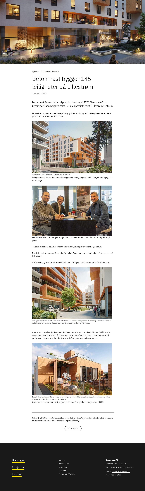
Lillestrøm (109, 418)
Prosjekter (18, 467)
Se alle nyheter (73, 428)
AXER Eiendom (45, 418)
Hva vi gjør (18, 460)
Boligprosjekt (75, 418)
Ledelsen (62, 470)
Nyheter (35, 71)
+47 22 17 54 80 (115, 475)
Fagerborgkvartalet (88, 418)
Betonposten (64, 463)
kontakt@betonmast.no (121, 471)
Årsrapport (63, 467)
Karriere (17, 474)
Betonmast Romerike (50, 71)
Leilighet (100, 418)
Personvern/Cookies (67, 474)
